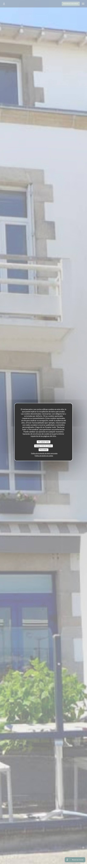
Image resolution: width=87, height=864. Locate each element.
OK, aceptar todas (43, 442)
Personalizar (43, 449)
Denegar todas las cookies (43, 446)
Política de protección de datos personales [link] (44, 453)
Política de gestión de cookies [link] (44, 456)
